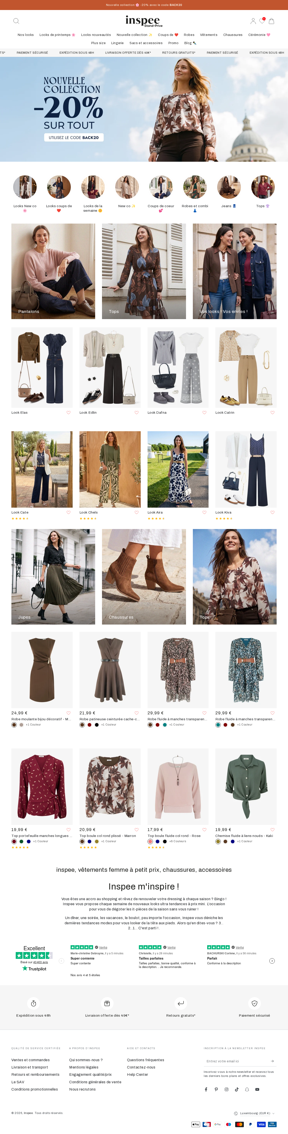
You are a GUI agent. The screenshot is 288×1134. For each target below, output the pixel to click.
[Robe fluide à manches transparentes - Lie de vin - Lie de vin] (157, 725)
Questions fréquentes (145, 1060)
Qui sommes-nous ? (86, 1060)
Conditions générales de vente (95, 1082)
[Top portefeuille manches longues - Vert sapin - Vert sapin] (21, 841)
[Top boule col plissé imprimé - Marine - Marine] (89, 841)
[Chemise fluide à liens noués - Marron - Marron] (225, 841)
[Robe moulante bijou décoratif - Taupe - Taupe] (21, 725)
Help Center (137, 1074)
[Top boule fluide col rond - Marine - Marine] (157, 841)
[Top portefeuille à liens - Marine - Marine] (28, 841)
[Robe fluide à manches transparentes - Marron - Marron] (232, 725)
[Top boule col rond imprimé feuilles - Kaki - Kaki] (96, 841)
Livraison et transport (29, 1067)
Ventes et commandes (30, 1060)
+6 (177, 841)
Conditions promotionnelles (34, 1089)
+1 (33, 724)
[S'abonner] (274, 1061)
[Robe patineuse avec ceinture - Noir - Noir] (96, 725)
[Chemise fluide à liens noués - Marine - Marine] (232, 841)
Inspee (28, 1113)
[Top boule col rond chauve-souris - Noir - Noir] (165, 841)
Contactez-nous (141, 1067)
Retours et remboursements (35, 1074)
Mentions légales (84, 1067)
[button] (16, 21)
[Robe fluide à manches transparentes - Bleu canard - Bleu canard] (165, 725)
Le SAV (17, 1082)
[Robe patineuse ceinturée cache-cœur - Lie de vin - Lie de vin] (89, 725)
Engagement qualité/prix (90, 1074)
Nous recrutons (82, 1089)
